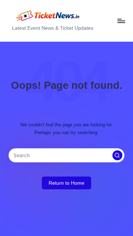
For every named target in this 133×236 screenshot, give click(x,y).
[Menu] (120, 21)
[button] (117, 155)
